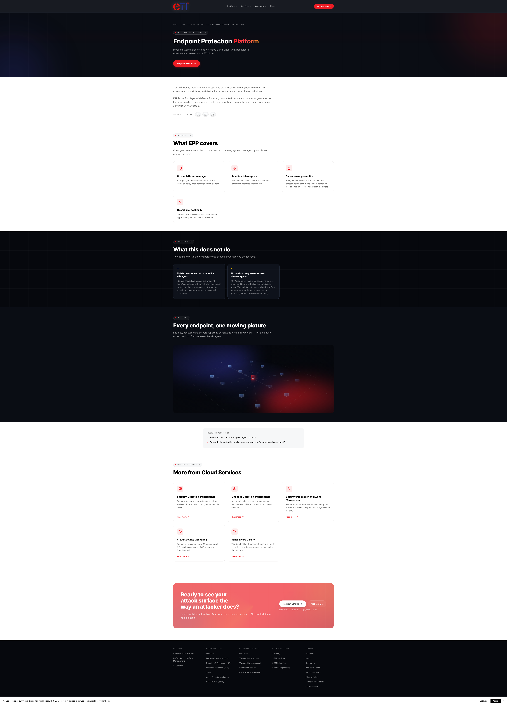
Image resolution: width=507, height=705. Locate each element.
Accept (495, 700)
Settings (483, 700)
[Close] (503, 701)
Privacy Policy (104, 700)
